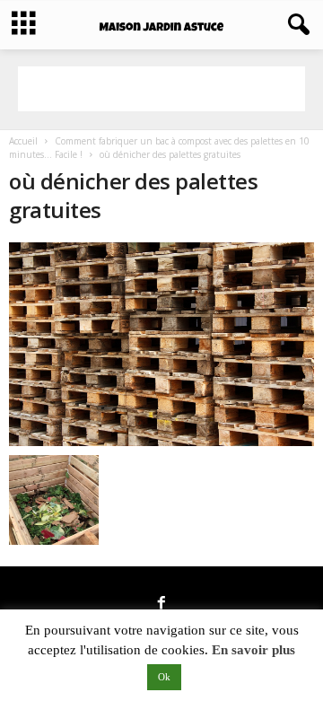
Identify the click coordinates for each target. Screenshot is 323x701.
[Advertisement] (161, 88)
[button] (295, 25)
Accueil (23, 141)
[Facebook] (161, 604)
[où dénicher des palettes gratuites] (161, 344)
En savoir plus (253, 650)
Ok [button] (164, 676)
